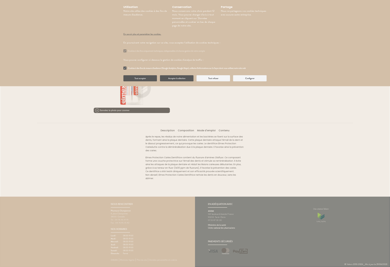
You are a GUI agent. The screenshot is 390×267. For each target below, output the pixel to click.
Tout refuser (213, 78)
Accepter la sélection (176, 78)
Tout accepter (140, 78)
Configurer (250, 78)
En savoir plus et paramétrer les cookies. (142, 34)
